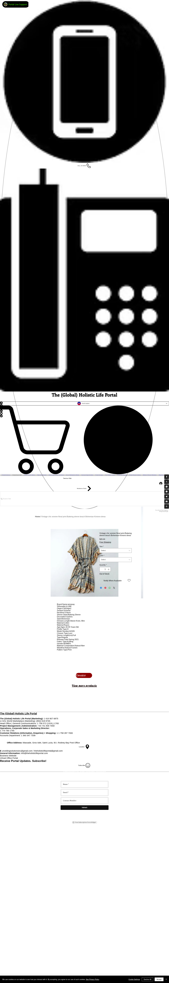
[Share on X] (114, 587)
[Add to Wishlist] (129, 580)
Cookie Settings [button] (134, 979)
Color (101, 555)
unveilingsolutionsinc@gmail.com (17, 751)
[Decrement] (101, 569)
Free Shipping (105, 542)
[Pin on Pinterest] (105, 587)
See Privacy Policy (92, 979)
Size (101, 546)
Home (37, 517)
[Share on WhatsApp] (109, 587)
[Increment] (108, 569)
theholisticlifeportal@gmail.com (48, 751)
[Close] (166, 979)
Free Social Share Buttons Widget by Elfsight (161, 511)
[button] (166, 476)
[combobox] (115, 550)
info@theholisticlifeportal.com (34, 753)
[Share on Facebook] (101, 587)
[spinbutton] (105, 569)
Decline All (147, 979)
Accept (159, 979)
